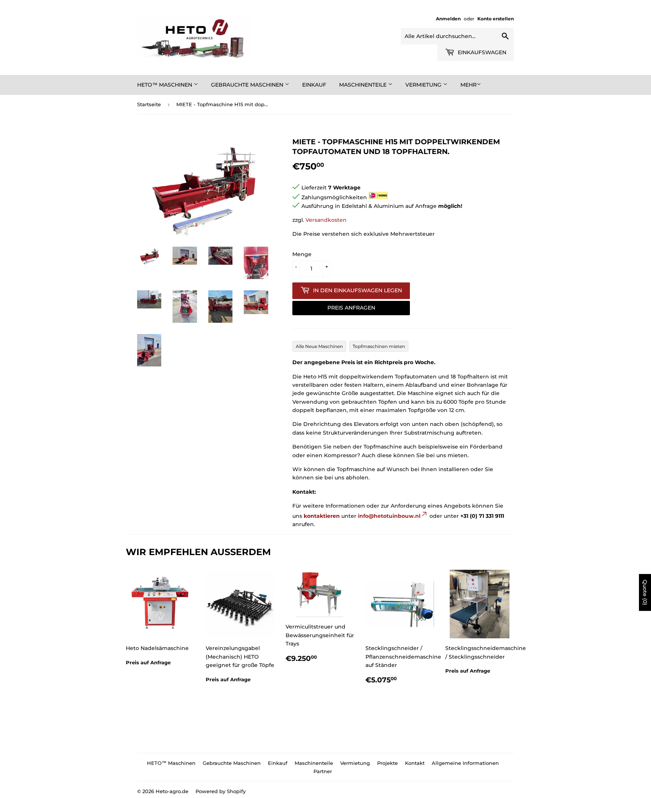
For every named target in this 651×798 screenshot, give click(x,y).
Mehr (468, 84)
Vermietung (424, 84)
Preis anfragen (351, 307)
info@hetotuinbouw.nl (389, 516)
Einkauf (314, 84)
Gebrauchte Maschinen (248, 84)
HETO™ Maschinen (165, 84)
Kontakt (415, 763)
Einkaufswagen (481, 52)
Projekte (387, 763)
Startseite (149, 104)
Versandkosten (326, 220)
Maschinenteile (363, 84)
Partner (322, 771)
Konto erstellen (495, 18)
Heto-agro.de (172, 791)
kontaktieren (322, 516)
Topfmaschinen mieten (379, 346)
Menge (302, 254)
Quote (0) (645, 592)
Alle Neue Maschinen (319, 346)
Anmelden (448, 18)
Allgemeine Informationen (465, 763)
